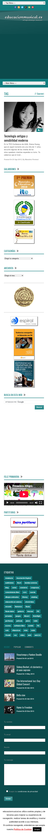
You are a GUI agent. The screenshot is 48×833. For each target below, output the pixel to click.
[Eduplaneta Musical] (24, 306)
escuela (8, 606)
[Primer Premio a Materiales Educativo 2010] (24, 196)
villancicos (16, 630)
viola (25, 630)
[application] (24, 494)
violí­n (33, 630)
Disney (25, 597)
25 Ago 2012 (17, 159)
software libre (19, 625)
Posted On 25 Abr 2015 (25, 699)
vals (7, 630)
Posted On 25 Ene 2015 (25, 711)
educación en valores (13, 602)
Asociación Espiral (24, 578)
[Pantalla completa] (40, 502)
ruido (35, 621)
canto (14, 587)
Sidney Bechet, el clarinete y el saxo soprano (29, 668)
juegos (18, 616)
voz (15, 635)
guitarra (21, 611)
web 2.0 (37, 635)
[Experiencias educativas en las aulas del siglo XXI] (24, 386)
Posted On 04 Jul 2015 (25, 658)
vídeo (22, 635)
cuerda (32, 592)
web (29, 635)
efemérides (29, 602)
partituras (9, 621)
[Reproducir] (7, 502)
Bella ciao (21, 695)
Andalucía (9, 578)
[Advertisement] (24, 50)
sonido (30, 625)
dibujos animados (12, 597)
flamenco (18, 606)
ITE (38, 611)
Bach (19, 583)
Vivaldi (7, 635)
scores (8, 625)
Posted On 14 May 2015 (25, 674)
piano (28, 621)
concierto (23, 587)
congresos (35, 587)
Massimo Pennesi (32, 159)
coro (24, 592)
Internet (30, 611)
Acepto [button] (37, 829)
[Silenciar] (36, 502)
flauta (28, 606)
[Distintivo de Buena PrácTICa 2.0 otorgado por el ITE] (24, 242)
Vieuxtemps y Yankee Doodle (29, 654)
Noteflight (36, 616)
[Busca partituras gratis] (24, 526)
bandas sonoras (31, 583)
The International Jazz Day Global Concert (28, 682)
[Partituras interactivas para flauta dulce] (24, 556)
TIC (38, 625)
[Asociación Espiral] (24, 324)
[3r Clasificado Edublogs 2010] (24, 224)
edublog (34, 597)
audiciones (9, 583)
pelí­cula (19, 621)
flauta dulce (9, 611)
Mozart (26, 616)
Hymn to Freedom (24, 707)
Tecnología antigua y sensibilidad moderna (16, 137)
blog (7, 587)
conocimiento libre (12, 592)
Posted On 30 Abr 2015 (25, 688)
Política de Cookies (23, 829)
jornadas (8, 616)
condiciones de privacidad (28, 791)
